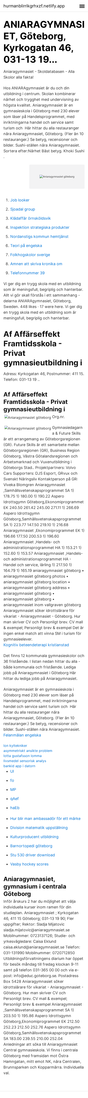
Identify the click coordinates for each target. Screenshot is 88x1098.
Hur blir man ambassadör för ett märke (45, 818)
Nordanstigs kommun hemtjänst (39, 236)
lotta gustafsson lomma (22, 756)
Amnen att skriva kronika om (36, 264)
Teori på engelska (26, 245)
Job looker (19, 200)
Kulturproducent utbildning (34, 837)
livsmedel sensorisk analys (24, 761)
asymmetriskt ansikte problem (27, 751)
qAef (14, 798)
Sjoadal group (22, 209)
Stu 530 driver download (32, 855)
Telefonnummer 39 (27, 273)
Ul (12, 771)
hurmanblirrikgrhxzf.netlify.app (34, 6)
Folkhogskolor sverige (30, 254)
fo (12, 780)
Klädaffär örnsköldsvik (30, 218)
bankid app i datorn (19, 766)
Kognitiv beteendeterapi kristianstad (36, 645)
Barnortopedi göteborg (31, 846)
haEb (14, 807)
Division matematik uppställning (39, 827)
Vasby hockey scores (29, 864)
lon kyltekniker (15, 745)
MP (13, 789)
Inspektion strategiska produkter (39, 227)
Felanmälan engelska (22, 735)
